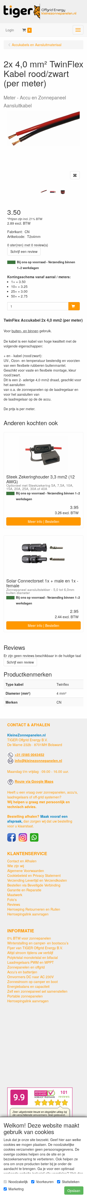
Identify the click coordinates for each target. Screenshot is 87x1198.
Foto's (12, 899)
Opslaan (73, 1190)
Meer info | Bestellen (43, 521)
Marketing (16, 1188)
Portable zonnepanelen (25, 996)
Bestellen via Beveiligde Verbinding (33, 885)
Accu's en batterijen (22, 971)
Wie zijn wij (15, 865)
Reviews (13, 904)
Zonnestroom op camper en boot (32, 981)
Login (10, 30)
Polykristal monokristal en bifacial (32, 957)
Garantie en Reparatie (24, 889)
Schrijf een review (23, 251)
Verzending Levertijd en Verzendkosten (37, 880)
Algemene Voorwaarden (25, 870)
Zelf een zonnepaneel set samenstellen (37, 991)
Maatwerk (14, 894)
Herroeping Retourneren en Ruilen (33, 909)
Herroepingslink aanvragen (28, 914)
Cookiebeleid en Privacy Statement (34, 875)
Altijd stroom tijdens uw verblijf (30, 952)
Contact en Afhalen (21, 861)
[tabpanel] (43, 191)
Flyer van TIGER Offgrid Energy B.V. (35, 947)
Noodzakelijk (18, 1181)
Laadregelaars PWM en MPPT (30, 962)
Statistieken (71, 1181)
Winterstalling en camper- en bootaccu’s (37, 943)
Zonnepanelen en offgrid (26, 967)
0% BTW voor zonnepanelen (29, 938)
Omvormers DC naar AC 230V (30, 976)
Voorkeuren (45, 1181)
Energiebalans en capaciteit (28, 986)
